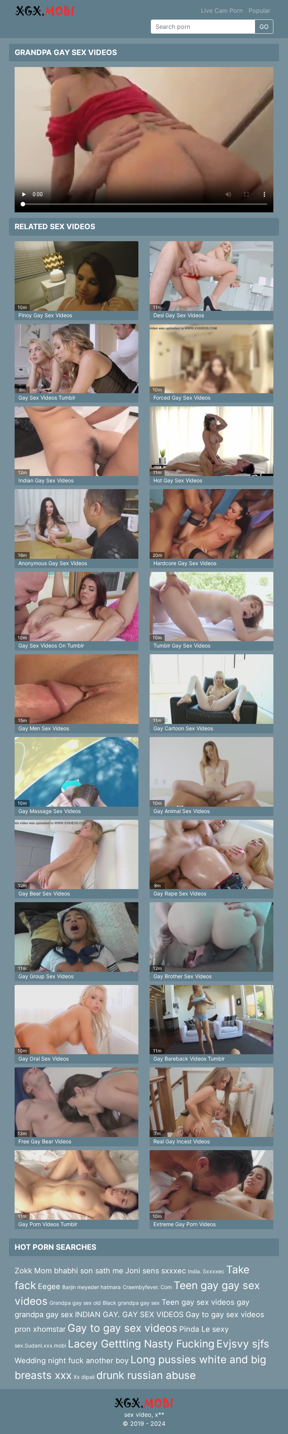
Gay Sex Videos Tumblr (46, 397)
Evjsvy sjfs (242, 1343)
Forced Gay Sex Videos (181, 397)
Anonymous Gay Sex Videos (52, 563)
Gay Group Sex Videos (46, 976)
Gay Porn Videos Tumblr (47, 1224)
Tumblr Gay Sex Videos (181, 645)
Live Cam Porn (222, 10)
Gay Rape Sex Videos (179, 893)
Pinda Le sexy (204, 1329)
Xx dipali (84, 1377)
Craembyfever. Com (147, 1287)
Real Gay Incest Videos (181, 1141)
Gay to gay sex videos (122, 1328)
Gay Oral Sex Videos (43, 1058)
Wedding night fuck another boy (72, 1360)
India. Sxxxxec (206, 1271)
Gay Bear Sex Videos (44, 893)
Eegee (49, 1286)
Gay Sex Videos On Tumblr (51, 645)
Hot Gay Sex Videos (177, 480)
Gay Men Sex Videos (43, 728)
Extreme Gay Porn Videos (184, 1224)
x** (159, 1414)
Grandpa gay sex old (75, 1303)
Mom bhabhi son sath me (78, 1270)
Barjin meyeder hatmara (91, 1287)
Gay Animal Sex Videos (181, 811)
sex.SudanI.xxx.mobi (40, 1345)
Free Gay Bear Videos (44, 1141)
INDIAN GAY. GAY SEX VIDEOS (129, 1314)
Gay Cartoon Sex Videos (183, 728)
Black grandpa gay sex (131, 1303)
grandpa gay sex (44, 1314)
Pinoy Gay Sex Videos (45, 315)
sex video (138, 1414)
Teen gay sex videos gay (205, 1302)
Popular (259, 10)
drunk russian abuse (146, 1375)
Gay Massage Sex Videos (49, 811)
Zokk (23, 1270)
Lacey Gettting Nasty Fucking (141, 1343)
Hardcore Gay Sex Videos (184, 563)
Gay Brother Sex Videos (182, 976)
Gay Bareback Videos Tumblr (189, 1058)
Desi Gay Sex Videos (178, 315)
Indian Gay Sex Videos (46, 480)
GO (264, 26)
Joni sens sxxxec (155, 1270)
